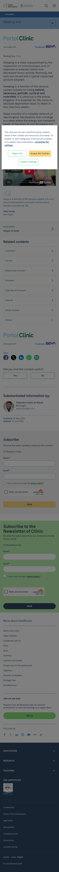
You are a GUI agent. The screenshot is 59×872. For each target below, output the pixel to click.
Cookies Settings (28, 162)
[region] (30, 147)
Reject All (17, 153)
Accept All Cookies (40, 153)
